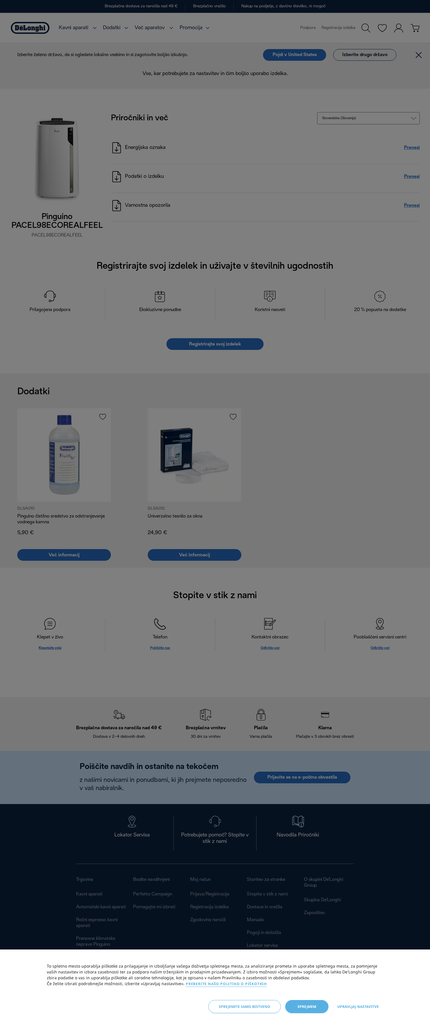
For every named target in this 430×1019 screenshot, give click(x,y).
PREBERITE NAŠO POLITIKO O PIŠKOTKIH (226, 983)
